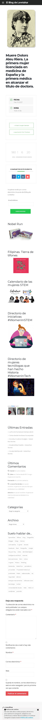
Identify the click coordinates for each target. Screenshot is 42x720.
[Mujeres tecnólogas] (21, 395)
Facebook (11, 548)
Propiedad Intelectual (23, 570)
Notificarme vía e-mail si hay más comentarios (18, 646)
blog (24, 537)
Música (17, 562)
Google (31, 548)
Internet (24, 555)
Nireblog (23, 562)
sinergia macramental (15, 580)
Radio (18, 573)
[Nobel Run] (21, 241)
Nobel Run (19, 566)
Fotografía (23, 548)
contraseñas (12, 544)
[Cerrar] (38, 710)
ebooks (26, 544)
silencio (18, 577)
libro (20, 559)
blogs (16, 541)
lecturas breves (13, 559)
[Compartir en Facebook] (14, 177)
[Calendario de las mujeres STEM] (21, 302)
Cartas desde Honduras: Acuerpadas (21, 435)
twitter (19, 584)
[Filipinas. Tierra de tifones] (21, 272)
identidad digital (27, 552)
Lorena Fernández (16, 484)
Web (25, 588)
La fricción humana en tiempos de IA (21, 432)
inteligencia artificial (14, 555)
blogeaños (30, 537)
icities (19, 552)
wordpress (11, 591)
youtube (19, 591)
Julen (11, 474)
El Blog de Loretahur (17, 2)
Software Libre (28, 580)
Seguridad (11, 577)
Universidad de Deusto (15, 588)
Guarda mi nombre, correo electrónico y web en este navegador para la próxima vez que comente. (21, 685)
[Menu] (4, 2)
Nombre (9, 652)
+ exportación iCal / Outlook (21, 132)
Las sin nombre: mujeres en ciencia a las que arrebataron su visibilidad (20, 486)
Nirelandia (11, 566)
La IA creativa (21, 471)
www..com (13, 406)
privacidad (11, 570)
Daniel (12, 471)
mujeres (10, 562)
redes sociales (26, 573)
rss (32, 573)
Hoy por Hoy (12, 552)
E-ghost (20, 544)
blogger (10, 541)
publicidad (11, 573)
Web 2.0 (30, 588)
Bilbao (19, 537)
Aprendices (11, 537)
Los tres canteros (22, 480)
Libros (26, 559)
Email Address (13, 200)
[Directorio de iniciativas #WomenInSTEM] (21, 348)
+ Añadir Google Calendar (21, 125)
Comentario (11, 614)
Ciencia (22, 541)
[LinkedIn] (23, 177)
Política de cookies (27, 717)
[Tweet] (18, 177)
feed (17, 548)
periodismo (28, 566)
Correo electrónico (13, 662)
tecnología (11, 584)
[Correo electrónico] (28, 177)
